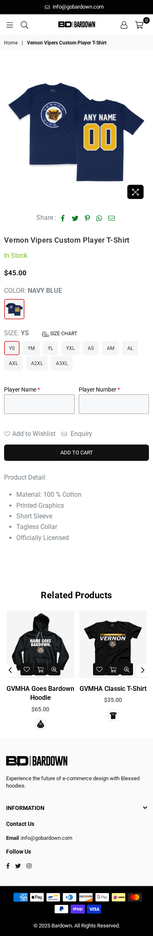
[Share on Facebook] (63, 217)
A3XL (62, 363)
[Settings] (124, 24)
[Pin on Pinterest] (87, 217)
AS (91, 348)
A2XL (37, 363)
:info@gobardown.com (45, 838)
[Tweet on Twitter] (75, 217)
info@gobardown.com (77, 7)
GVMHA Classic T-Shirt (66, 689)
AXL (13, 363)
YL (50, 348)
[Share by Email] (111, 217)
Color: (33, 290)
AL (130, 348)
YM (31, 348)
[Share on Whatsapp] (99, 217)
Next (143, 670)
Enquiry (80, 434)
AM (110, 348)
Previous (10, 670)
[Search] (24, 24)
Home (11, 43)
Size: (40, 333)
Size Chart (63, 333)
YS (12, 348)
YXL (70, 348)
